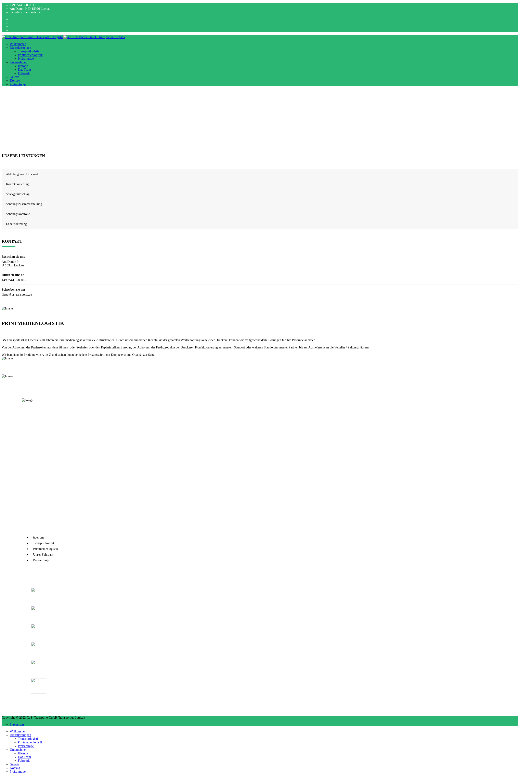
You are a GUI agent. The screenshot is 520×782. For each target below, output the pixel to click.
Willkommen (18, 44)
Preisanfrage (26, 58)
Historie (23, 66)
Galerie (14, 77)
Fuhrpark (24, 73)
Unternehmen (18, 62)
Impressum (17, 724)
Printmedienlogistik (30, 55)
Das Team (24, 69)
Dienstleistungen (20, 47)
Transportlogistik (28, 51)
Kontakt (15, 80)
